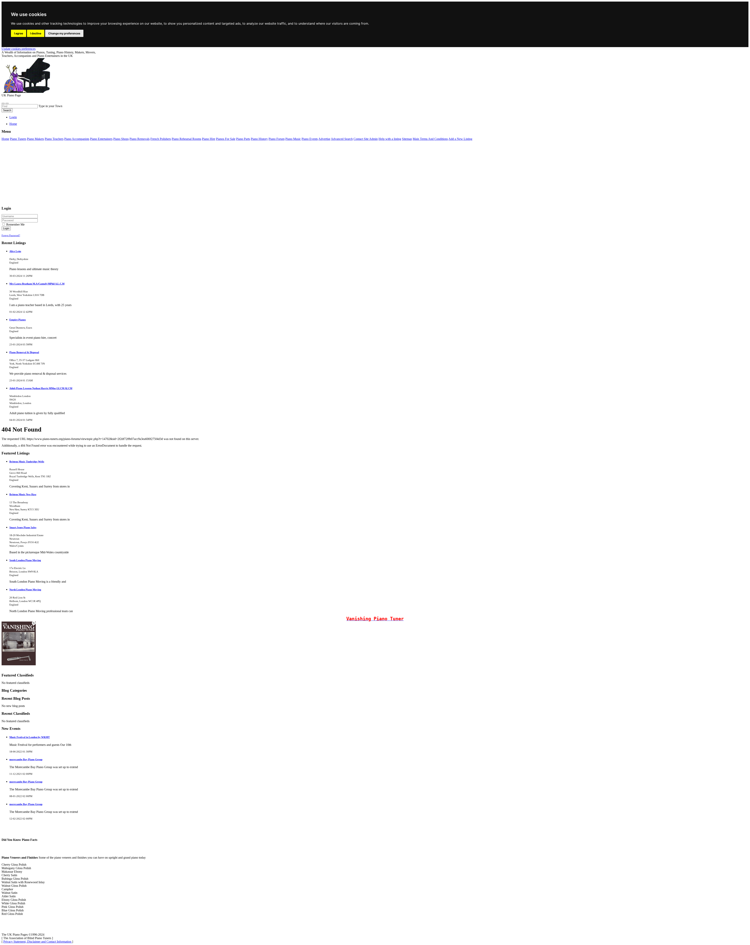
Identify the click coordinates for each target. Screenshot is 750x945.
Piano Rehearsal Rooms (186, 139)
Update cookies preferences (19, 48)
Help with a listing (390, 139)
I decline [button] (35, 33)
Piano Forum (277, 139)
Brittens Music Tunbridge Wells (26, 461)
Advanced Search (342, 139)
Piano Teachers (54, 139)
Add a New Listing (460, 139)
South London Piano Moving (25, 560)
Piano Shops (121, 139)
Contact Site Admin (366, 139)
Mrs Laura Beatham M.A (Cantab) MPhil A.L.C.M (36, 283)
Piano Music (293, 139)
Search (7, 110)
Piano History (259, 139)
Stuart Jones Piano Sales (22, 527)
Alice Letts (15, 251)
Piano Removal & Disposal (24, 352)
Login (13, 117)
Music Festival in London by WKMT (29, 737)
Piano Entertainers (101, 139)
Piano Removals (139, 139)
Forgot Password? (11, 235)
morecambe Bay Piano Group (25, 759)
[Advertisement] (119, 175)
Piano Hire (208, 139)
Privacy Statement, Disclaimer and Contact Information (37, 941)
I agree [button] (18, 33)
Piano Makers (35, 139)
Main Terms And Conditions (430, 139)
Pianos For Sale (225, 139)
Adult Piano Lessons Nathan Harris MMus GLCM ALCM (40, 388)
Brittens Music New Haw (22, 494)
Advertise (324, 139)
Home (13, 123)
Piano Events (310, 139)
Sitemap (407, 139)
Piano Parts (243, 139)
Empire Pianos (17, 319)
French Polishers (160, 139)
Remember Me (15, 224)
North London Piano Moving (25, 589)
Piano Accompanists (76, 139)
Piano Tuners (18, 139)
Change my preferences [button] (64, 33)
